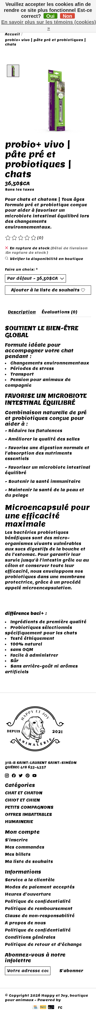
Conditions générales (30, 937)
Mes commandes (24, 847)
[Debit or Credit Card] (51, 1007)
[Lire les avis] (21, 238)
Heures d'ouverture (28, 894)
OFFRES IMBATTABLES (28, 814)
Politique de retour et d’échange (43, 944)
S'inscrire (16, 840)
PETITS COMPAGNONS (29, 807)
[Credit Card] (35, 1007)
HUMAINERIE (19, 821)
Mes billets (18, 854)
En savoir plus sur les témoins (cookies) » (48, 25)
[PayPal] (43, 1007)
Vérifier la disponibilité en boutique (46, 259)
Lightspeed (73, 1000)
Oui (50, 16)
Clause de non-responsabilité (40, 915)
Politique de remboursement (39, 908)
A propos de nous (25, 923)
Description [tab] (22, 312)
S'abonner (71, 970)
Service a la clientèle (30, 880)
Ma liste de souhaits (29, 861)
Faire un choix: (21, 269)
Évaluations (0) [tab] (59, 312)
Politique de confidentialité (38, 901)
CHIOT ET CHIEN (22, 800)
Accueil (12, 34)
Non (67, 16)
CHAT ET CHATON (23, 793)
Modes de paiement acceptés (40, 887)
